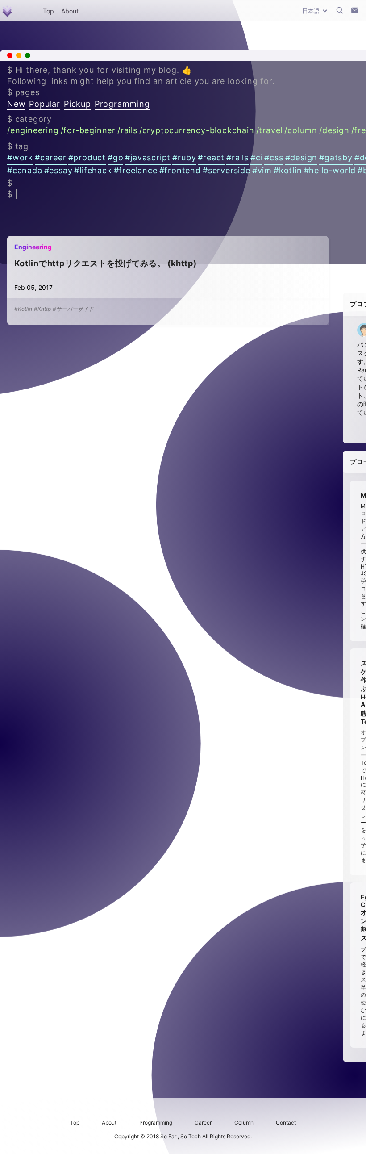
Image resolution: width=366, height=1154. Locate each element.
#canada (24, 170)
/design (334, 130)
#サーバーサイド (73, 308)
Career (203, 1122)
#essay (58, 170)
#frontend (180, 170)
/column (300, 130)
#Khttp (42, 308)
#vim (262, 170)
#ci (256, 157)
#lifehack (93, 170)
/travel (269, 130)
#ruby (184, 157)
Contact (286, 1122)
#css (273, 157)
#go (115, 157)
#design (301, 157)
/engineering (33, 130)
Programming (122, 104)
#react (211, 157)
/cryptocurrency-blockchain (196, 130)
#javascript (148, 157)
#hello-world (330, 170)
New (16, 104)
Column (244, 1122)
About (70, 11)
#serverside (226, 170)
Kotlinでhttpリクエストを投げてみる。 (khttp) (105, 263)
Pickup (77, 104)
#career (51, 157)
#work (20, 157)
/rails (127, 130)
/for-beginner (88, 130)
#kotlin (288, 170)
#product (87, 157)
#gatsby (336, 157)
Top (48, 11)
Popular (44, 104)
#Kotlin (23, 308)
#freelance (136, 170)
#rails (237, 157)
